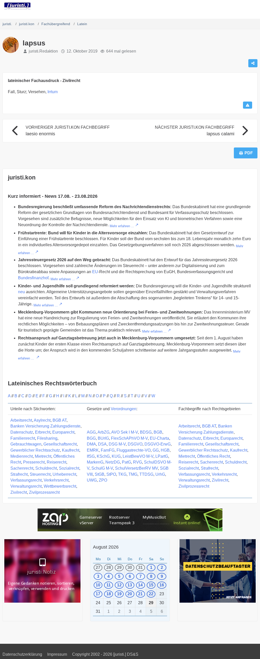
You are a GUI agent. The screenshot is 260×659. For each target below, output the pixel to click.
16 (161, 585)
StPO (111, 474)
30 (129, 567)
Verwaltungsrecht (26, 486)
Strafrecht (19, 474)
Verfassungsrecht (26, 480)
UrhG (160, 474)
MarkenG (95, 462)
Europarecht (63, 432)
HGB (165, 450)
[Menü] (253, 6)
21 (140, 594)
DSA (102, 444)
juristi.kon (22, 177)
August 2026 (106, 547)
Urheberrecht (64, 474)
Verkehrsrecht (56, 480)
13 (129, 585)
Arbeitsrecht (21, 420)
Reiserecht (56, 462)
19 (119, 594)
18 (108, 594)
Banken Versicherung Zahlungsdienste (45, 426)
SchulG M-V (102, 468)
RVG (137, 462)
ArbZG (103, 432)
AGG (91, 432)
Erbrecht (42, 432)
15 (151, 585)
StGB (99, 474)
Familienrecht (22, 438)
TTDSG (146, 474)
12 (119, 585)
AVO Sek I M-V (124, 432)
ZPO (103, 480)
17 (98, 594)
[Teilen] (252, 63)
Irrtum (52, 92)
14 (140, 585)
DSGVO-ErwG (157, 444)
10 (98, 585)
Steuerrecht (40, 474)
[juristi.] (17, 6)
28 (108, 567)
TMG (132, 474)
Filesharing (47, 438)
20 (129, 594)
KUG (116, 456)
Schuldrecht (46, 468)
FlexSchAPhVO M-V (129, 438)
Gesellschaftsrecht (60, 444)
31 (140, 567)
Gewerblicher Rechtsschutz (35, 450)
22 (151, 594)
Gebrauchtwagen (25, 444)
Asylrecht (42, 420)
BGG (91, 438)
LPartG (161, 456)
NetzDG (112, 462)
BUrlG (103, 438)
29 (119, 567)
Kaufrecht (70, 450)
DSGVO (135, 444)
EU (95, 272)
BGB (158, 432)
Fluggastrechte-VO (134, 450)
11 (108, 585)
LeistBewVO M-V (138, 456)
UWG (92, 480)
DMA (91, 444)
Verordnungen (123, 409)
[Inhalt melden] (247, 105)
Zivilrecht (18, 492)
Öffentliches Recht (213, 456)
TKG (122, 474)
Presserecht (34, 462)
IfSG (91, 456)
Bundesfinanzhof (33, 278)
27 (98, 567)
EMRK (93, 450)
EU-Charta (159, 438)
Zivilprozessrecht (44, 492)
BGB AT (60, 420)
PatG (126, 462)
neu (21, 292)
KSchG (103, 456)
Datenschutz (21, 432)
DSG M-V (117, 444)
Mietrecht (43, 456)
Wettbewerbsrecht (60, 486)
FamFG (108, 450)
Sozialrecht (69, 468)
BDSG (146, 432)
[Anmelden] (241, 6)
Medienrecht (21, 456)
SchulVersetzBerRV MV (136, 468)
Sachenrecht (21, 468)
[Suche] (228, 6)
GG (156, 450)
